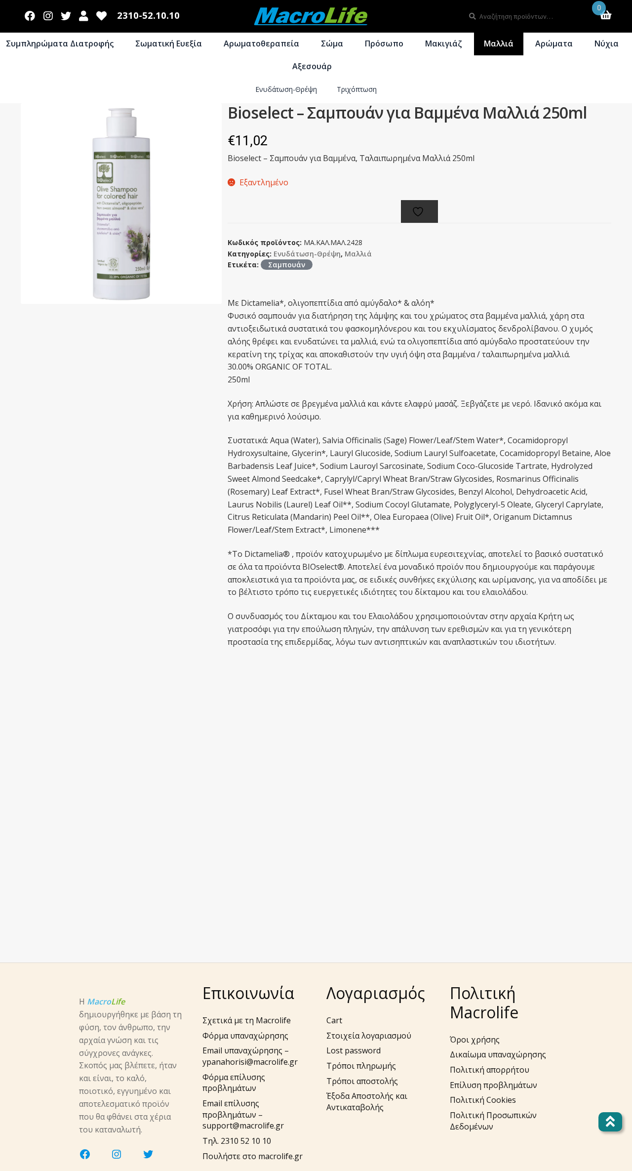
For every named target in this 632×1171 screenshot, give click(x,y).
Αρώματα (554, 43)
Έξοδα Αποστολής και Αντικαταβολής (366, 1101)
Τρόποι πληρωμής (361, 1065)
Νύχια (606, 43)
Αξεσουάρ (312, 66)
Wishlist (101, 14)
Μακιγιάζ (443, 43)
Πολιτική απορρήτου (489, 1069)
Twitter (65, 14)
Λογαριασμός (83, 14)
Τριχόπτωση (357, 89)
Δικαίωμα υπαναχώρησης (498, 1054)
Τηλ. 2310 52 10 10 (236, 1140)
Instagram (48, 14)
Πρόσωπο (384, 43)
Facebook (30, 14)
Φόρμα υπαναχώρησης (245, 1035)
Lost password (353, 1050)
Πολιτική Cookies (483, 1099)
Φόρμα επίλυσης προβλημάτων (233, 1083)
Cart (334, 1020)
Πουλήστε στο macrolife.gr (252, 1156)
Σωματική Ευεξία (168, 43)
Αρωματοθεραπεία (261, 43)
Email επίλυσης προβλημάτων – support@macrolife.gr (243, 1114)
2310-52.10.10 (148, 15)
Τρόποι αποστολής (362, 1081)
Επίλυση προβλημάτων (493, 1085)
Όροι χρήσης (475, 1039)
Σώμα (332, 43)
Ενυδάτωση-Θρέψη (286, 89)
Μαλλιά (499, 43)
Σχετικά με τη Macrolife (246, 1020)
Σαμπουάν (286, 264)
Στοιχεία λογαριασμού (368, 1035)
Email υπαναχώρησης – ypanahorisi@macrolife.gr (250, 1056)
